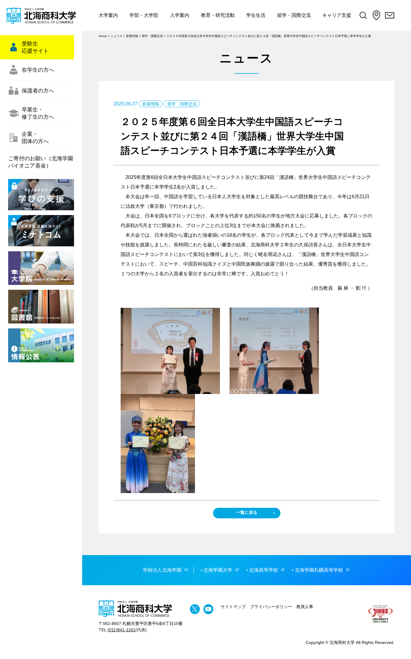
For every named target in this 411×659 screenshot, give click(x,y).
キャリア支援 (336, 15)
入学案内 (179, 15)
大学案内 (108, 15)
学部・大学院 (143, 15)
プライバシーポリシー (271, 606)
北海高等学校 (263, 570)
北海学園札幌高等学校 (319, 570)
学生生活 (255, 15)
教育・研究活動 (218, 15)
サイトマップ (233, 606)
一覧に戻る (246, 512)
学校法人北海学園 (162, 570)
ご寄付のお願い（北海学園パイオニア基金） (40, 162)
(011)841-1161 (121, 629)
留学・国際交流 (294, 15)
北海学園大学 (217, 570)
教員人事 (304, 606)
